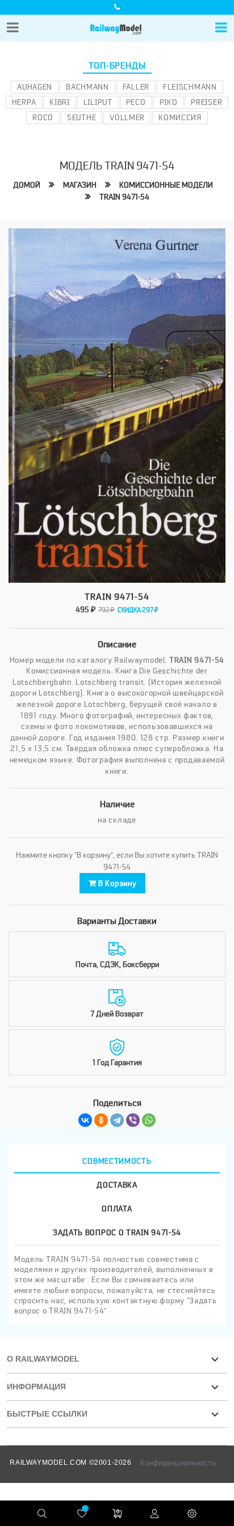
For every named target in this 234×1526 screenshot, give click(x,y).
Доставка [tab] (117, 1184)
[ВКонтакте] (85, 1120)
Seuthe (81, 117)
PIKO (169, 102)
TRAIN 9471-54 (124, 196)
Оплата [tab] (117, 1208)
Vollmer (127, 117)
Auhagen (34, 86)
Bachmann (87, 86)
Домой (26, 184)
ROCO (42, 117)
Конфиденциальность (178, 1462)
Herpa (24, 102)
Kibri (59, 102)
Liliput (97, 102)
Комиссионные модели (166, 184)
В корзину (116, 883)
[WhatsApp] (149, 1120)
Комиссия (180, 117)
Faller (136, 86)
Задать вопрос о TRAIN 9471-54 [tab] (117, 1232)
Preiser (206, 102)
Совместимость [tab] (116, 1160)
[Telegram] (117, 1120)
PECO (136, 102)
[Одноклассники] (101, 1120)
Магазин (80, 184)
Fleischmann (190, 86)
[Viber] (133, 1120)
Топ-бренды (117, 66)
